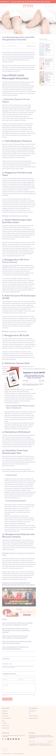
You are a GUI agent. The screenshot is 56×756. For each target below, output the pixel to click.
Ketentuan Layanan (31, 384)
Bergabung (41, 380)
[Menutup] (47, 369)
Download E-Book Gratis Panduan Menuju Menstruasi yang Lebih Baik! (30, 1)
